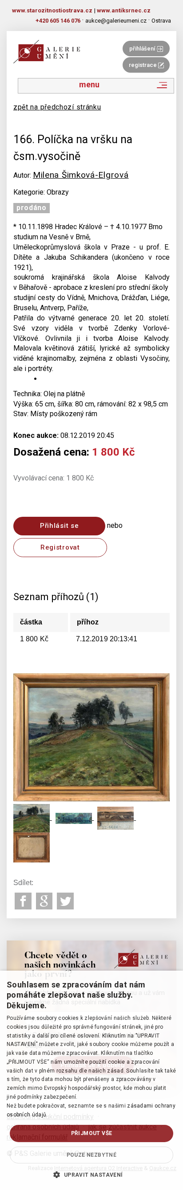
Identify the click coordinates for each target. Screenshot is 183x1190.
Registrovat (60, 547)
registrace (143, 65)
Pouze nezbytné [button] (92, 1155)
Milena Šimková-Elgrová (80, 175)
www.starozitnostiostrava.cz (52, 10)
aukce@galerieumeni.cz (116, 20)
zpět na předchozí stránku (57, 107)
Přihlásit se (59, 526)
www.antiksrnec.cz (124, 10)
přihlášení (142, 48)
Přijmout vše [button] (91, 1133)
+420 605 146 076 (58, 20)
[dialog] (91, 1080)
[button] (91, 1174)
